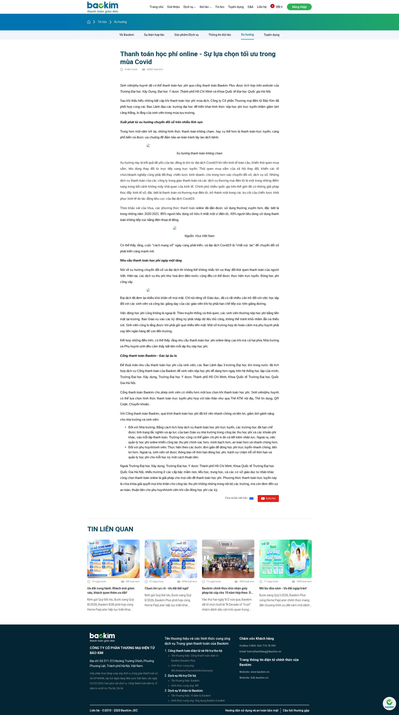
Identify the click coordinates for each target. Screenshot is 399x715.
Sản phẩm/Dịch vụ (186, 34)
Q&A (250, 7)
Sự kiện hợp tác (154, 34)
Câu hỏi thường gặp (296, 710)
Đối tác (204, 7)
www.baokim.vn (259, 671)
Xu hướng (120, 22)
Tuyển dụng (236, 7)
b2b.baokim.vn (259, 677)
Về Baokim (126, 34)
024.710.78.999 (266, 645)
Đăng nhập (299, 7)
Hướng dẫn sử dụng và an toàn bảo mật (251, 710)
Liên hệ (262, 7)
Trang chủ (156, 7)
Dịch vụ (188, 7)
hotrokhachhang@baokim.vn (263, 651)
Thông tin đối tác (220, 34)
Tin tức (219, 7)
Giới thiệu (173, 7)
